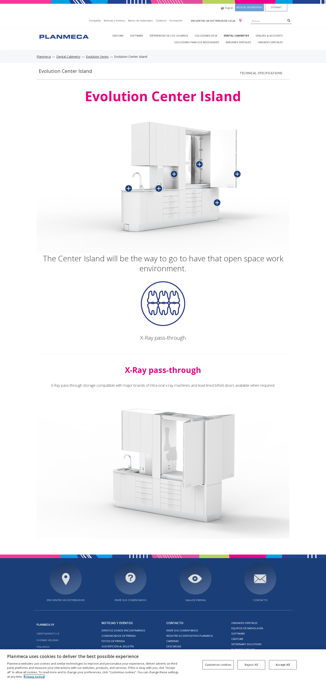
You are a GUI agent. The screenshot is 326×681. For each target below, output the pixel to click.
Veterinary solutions (246, 644)
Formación (175, 20)
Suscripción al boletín (118, 646)
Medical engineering (249, 7)
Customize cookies (218, 665)
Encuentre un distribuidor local (213, 20)
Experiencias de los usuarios (169, 35)
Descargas (173, 646)
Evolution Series (97, 56)
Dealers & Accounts (269, 35)
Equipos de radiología (247, 628)
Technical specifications (261, 73)
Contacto (161, 20)
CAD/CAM (117, 35)
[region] (163, 665)
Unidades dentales (270, 42)
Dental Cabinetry (236, 35)
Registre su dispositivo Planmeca (189, 635)
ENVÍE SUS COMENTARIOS (130, 600)
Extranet (276, 7)
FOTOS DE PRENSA (113, 641)
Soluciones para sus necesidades (196, 42)
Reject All (251, 665)
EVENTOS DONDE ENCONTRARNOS (123, 630)
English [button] (229, 8)
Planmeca (44, 56)
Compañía (95, 20)
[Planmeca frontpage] (64, 36)
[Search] (289, 20)
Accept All (283, 665)
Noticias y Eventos (114, 20)
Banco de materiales (140, 20)
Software (136, 35)
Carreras (172, 641)
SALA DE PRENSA (195, 600)
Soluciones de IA (206, 35)
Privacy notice (34, 676)
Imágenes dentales (238, 42)
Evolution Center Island (65, 71)
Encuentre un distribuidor (65, 600)
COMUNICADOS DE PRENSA (119, 635)
